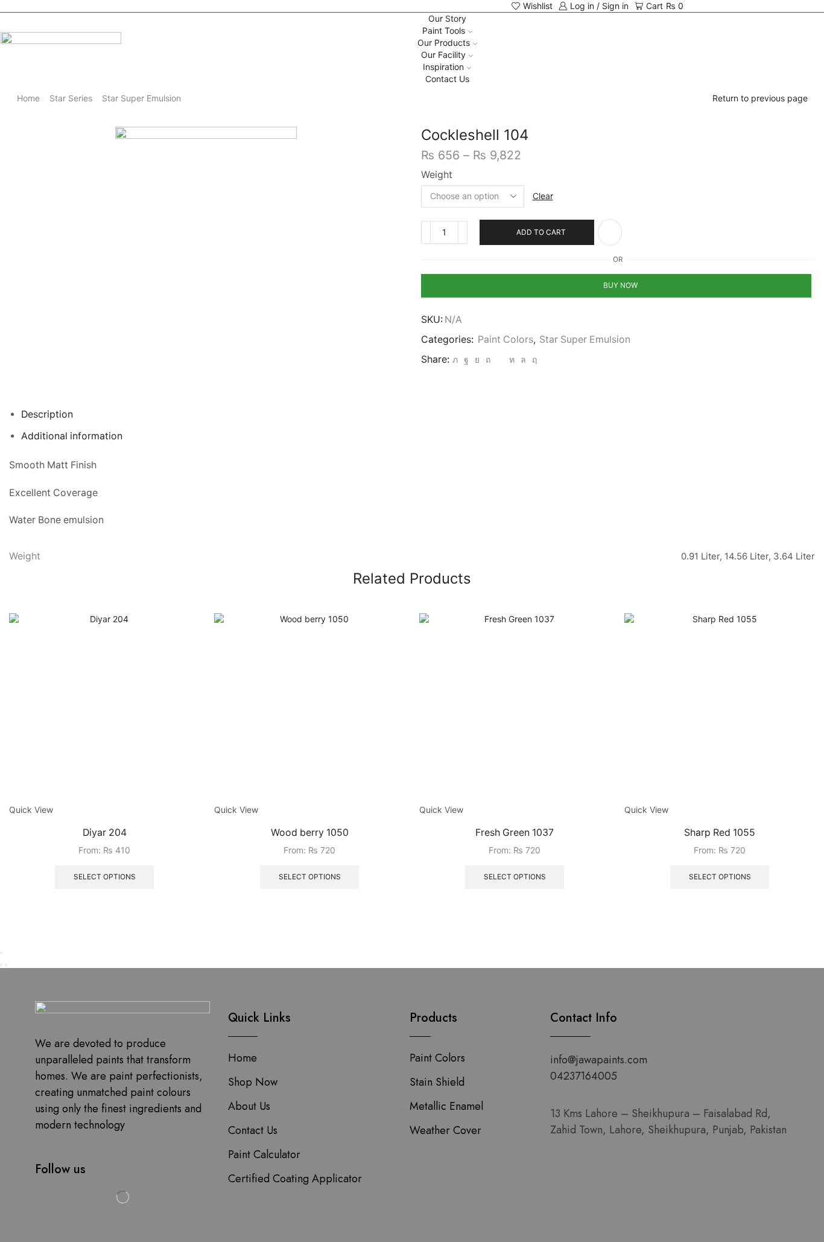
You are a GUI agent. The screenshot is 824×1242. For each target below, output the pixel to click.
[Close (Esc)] (1, 953)
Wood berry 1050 (310, 832)
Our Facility (443, 54)
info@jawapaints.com (598, 1060)
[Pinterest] (488, 359)
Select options (105, 876)
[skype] (533, 359)
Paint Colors (505, 339)
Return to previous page (760, 98)
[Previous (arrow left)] (1, 965)
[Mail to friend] (499, 359)
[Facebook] (466, 359)
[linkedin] (512, 359)
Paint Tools (443, 30)
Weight (436, 174)
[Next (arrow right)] (6, 965)
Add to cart (541, 232)
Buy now (620, 285)
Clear (543, 196)
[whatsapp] (523, 359)
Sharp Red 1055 (719, 832)
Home (28, 98)
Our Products (443, 42)
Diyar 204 (105, 832)
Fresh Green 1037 (514, 832)
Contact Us (447, 79)
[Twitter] (455, 359)
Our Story (447, 18)
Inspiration (443, 67)
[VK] (477, 359)
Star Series (70, 98)
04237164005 (583, 1076)
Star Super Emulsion (141, 98)
